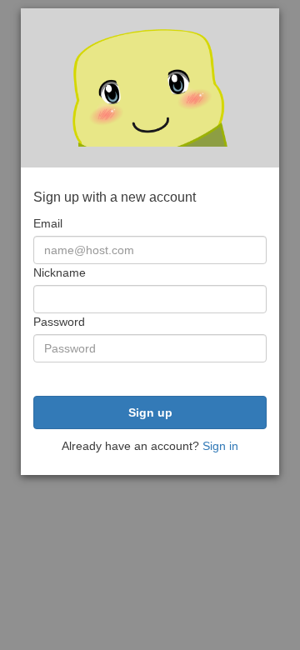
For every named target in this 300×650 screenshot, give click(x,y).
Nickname (59, 272)
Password (59, 321)
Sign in (220, 445)
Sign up (150, 412)
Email (47, 223)
